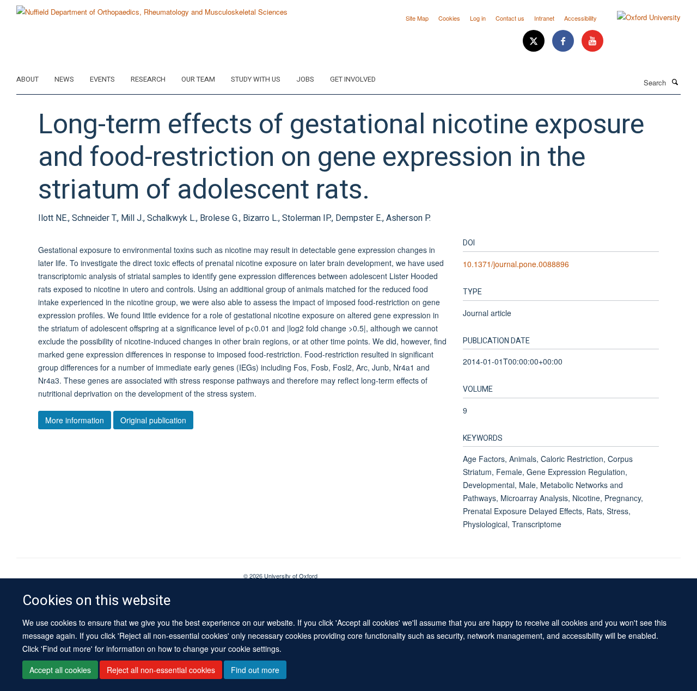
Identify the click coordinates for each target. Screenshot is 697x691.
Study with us (255, 79)
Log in (478, 18)
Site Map (417, 18)
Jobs (305, 79)
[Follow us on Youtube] (592, 41)
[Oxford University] (641, 17)
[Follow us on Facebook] (564, 41)
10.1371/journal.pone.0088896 (516, 263)
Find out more (255, 669)
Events (102, 79)
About (27, 79)
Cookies (449, 18)
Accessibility (580, 18)
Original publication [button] (153, 420)
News (64, 79)
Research (148, 79)
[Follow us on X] (535, 41)
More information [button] (74, 420)
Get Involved (353, 79)
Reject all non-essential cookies (161, 669)
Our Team (198, 79)
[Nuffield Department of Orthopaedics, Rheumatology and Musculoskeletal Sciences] (152, 8)
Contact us (510, 18)
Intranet (544, 18)
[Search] (675, 82)
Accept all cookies (60, 669)
